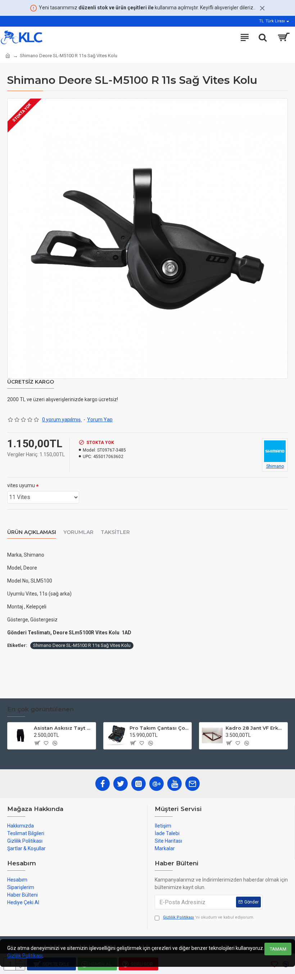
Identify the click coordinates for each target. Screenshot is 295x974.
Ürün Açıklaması (31, 532)
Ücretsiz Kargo (30, 382)
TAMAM (278, 949)
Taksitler (115, 532)
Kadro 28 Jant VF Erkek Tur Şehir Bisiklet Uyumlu (255, 728)
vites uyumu (21, 485)
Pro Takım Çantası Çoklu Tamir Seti (159, 728)
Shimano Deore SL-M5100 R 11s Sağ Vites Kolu (82, 645)
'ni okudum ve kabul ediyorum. (208, 917)
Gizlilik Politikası (24, 956)
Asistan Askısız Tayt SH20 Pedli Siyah (63, 728)
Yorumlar (78, 532)
